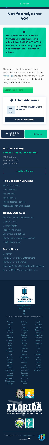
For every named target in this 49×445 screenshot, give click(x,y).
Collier (10, 348)
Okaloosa (9, 378)
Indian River (38, 335)
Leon (38, 351)
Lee (38, 348)
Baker (10, 325)
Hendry (38, 322)
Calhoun (10, 338)
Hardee (24, 351)
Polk (24, 365)
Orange (10, 384)
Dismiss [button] (25, 3)
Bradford (10, 330)
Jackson (38, 338)
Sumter (24, 384)
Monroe (10, 373)
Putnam (24, 368)
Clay (10, 346)
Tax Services (9, 193)
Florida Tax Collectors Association (19, 238)
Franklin (24, 335)
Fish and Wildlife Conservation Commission (23, 266)
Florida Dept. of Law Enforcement (19, 258)
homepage (8, 75)
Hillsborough (38, 330)
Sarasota (24, 373)
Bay (10, 327)
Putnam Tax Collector (28, 436)
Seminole (24, 376)
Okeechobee (10, 381)
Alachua (10, 322)
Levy (10, 355)
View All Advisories (24, 119)
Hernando (38, 325)
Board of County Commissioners (18, 217)
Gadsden (24, 338)
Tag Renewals (9, 197)
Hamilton (24, 348)
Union (38, 360)
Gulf (24, 346)
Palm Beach (24, 357)
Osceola (24, 355)
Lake (38, 346)
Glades (24, 343)
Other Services (10, 189)
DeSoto (24, 322)
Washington (38, 370)
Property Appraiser (12, 230)
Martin (10, 368)
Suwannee (38, 355)
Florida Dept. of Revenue (14, 262)
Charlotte (9, 340)
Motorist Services (11, 185)
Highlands (38, 327)
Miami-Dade (9, 370)
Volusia (38, 362)
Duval (24, 327)
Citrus (10, 343)
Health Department (12, 242)
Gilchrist (24, 340)
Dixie (24, 325)
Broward (10, 335)
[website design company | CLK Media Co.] (29, 439)
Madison (10, 360)
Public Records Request (14, 201)
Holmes (38, 333)
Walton (38, 368)
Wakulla (38, 365)
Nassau (10, 376)
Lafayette (38, 343)
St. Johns (24, 378)
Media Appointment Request (16, 206)
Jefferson (38, 340)
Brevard (10, 333)
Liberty (10, 357)
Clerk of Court (9, 221)
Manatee (10, 362)
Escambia (24, 330)
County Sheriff (10, 225)
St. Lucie (24, 381)
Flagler (24, 333)
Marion (9, 365)
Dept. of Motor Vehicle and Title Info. (20, 270)
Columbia (9, 351)
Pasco (24, 360)
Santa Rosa (24, 370)
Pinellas (24, 362)
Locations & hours (24, 171)
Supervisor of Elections (14, 234)
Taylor (38, 357)
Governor (7, 253)
